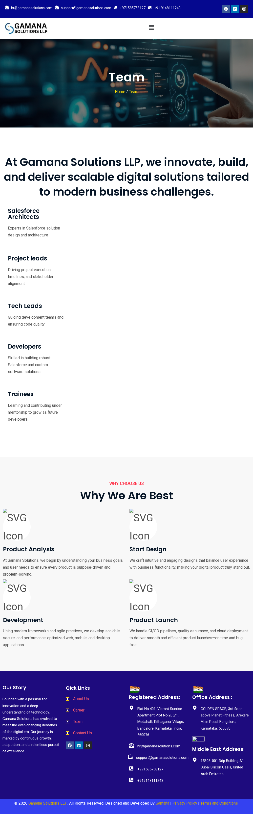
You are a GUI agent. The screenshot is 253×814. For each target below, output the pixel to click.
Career (78, 710)
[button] (151, 27)
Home (120, 91)
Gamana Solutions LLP (47, 803)
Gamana (162, 803)
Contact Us (82, 733)
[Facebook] (226, 9)
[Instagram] (244, 9)
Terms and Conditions (219, 803)
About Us (81, 698)
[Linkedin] (235, 9)
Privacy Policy (184, 803)
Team (133, 91)
